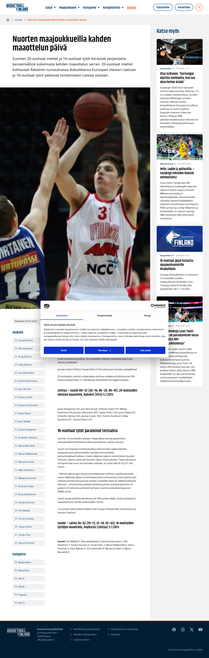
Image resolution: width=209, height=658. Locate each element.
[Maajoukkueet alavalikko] (78, 8)
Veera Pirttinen (26, 543)
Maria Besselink (26, 445)
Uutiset (18, 19)
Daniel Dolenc (25, 340)
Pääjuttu (22, 594)
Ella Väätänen (25, 348)
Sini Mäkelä (24, 510)
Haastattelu (165, 68)
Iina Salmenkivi (26, 372)
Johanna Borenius (27, 380)
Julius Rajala (24, 413)
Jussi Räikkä (24, 421)
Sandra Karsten (26, 502)
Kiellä (63, 350)
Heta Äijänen (25, 364)
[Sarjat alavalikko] (55, 8)
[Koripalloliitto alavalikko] (122, 8)
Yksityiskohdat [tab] (104, 315)
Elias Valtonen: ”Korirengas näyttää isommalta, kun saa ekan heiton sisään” (177, 78)
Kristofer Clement (27, 437)
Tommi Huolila (26, 518)
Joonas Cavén (25, 397)
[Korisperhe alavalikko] (98, 8)
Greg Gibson (25, 356)
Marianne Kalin (26, 462)
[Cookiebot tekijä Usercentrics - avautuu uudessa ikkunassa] (152, 306)
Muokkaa (102, 350)
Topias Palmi (25, 526)
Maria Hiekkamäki (27, 453)
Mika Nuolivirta (26, 470)
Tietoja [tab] (147, 315)
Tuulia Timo (24, 534)
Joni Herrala (24, 389)
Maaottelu (23, 570)
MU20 (21, 586)
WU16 (21, 602)
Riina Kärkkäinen (27, 494)
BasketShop (184, 7)
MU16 (21, 578)
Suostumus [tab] (62, 315)
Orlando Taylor (26, 486)
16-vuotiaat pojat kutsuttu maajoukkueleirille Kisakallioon (176, 265)
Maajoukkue (24, 562)
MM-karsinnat (166, 164)
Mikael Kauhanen (27, 478)
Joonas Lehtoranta (28, 405)
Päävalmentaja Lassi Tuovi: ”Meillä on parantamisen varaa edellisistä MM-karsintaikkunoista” (179, 337)
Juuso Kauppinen (27, 429)
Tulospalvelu (162, 7)
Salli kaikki (145, 350)
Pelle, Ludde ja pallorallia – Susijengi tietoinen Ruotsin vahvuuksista (177, 173)
